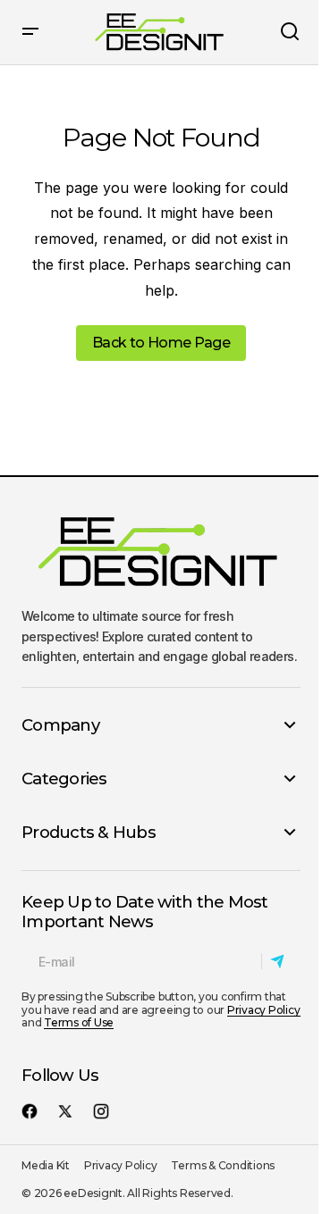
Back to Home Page (161, 342)
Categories (64, 779)
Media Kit (45, 1165)
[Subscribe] (280, 962)
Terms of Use (79, 1022)
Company (60, 725)
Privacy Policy (264, 1010)
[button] (30, 32)
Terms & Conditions (223, 1165)
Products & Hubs (88, 832)
